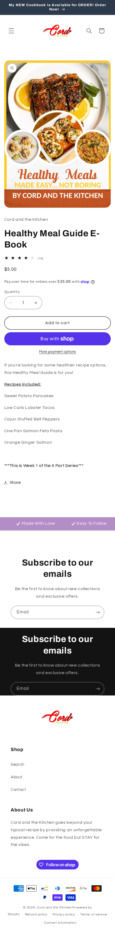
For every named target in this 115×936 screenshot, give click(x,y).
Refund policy (36, 914)
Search (17, 765)
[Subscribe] (98, 612)
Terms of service (93, 914)
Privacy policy (64, 914)
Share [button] (15, 483)
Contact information (60, 922)
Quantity (12, 292)
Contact (18, 790)
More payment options (57, 352)
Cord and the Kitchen (54, 907)
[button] (11, 31)
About (16, 777)
